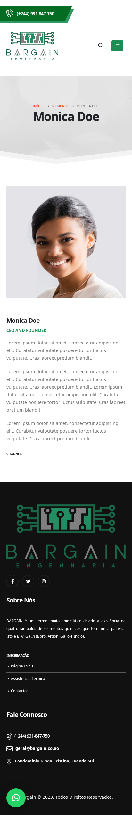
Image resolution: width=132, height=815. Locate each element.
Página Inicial (23, 665)
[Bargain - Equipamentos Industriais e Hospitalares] (32, 46)
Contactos (20, 690)
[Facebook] (12, 581)
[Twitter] (28, 581)
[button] (16, 797)
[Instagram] (44, 581)
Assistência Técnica (28, 678)
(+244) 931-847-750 (35, 14)
